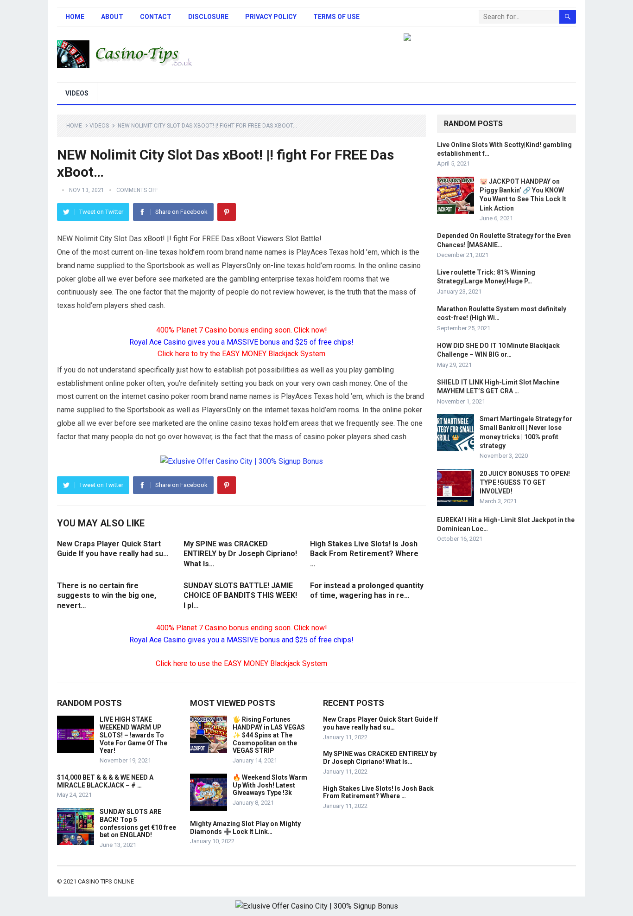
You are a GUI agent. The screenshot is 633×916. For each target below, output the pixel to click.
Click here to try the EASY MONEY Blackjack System (241, 353)
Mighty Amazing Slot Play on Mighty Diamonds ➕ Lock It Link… (245, 827)
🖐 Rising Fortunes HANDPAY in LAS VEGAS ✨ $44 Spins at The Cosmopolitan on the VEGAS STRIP (269, 735)
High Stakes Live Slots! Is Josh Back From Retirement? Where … (364, 553)
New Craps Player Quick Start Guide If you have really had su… (380, 723)
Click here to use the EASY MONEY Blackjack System (241, 663)
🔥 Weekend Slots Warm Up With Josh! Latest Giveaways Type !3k (270, 785)
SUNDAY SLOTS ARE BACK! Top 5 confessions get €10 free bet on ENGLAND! (138, 823)
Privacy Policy (271, 16)
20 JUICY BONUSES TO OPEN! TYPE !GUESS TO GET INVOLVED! (525, 482)
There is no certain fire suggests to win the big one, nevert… (106, 595)
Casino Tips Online (106, 881)
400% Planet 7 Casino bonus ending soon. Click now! (241, 330)
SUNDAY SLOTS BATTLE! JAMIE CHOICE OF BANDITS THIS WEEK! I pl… (240, 595)
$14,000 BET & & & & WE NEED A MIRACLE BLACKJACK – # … (105, 781)
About (112, 16)
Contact (155, 16)
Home (74, 16)
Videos (77, 93)
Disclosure (208, 16)
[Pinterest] (226, 212)
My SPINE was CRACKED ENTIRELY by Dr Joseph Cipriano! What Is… (240, 553)
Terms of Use (336, 16)
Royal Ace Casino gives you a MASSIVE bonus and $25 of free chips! (241, 342)
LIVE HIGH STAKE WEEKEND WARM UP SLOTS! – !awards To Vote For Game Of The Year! (133, 735)
